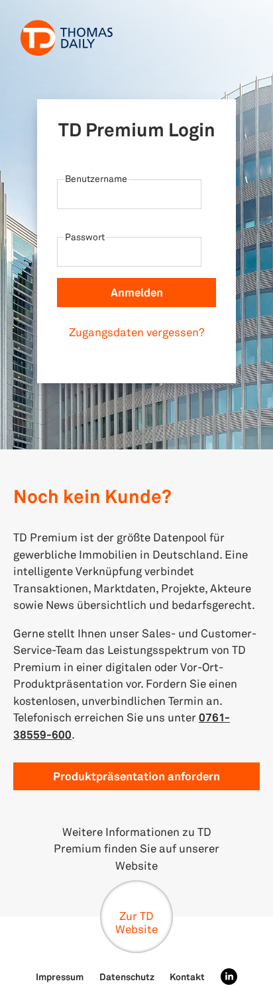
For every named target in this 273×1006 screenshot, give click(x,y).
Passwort (85, 236)
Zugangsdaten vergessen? (137, 332)
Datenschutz (126, 976)
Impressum (59, 976)
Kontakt (187, 976)
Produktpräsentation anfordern (136, 776)
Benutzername (96, 178)
